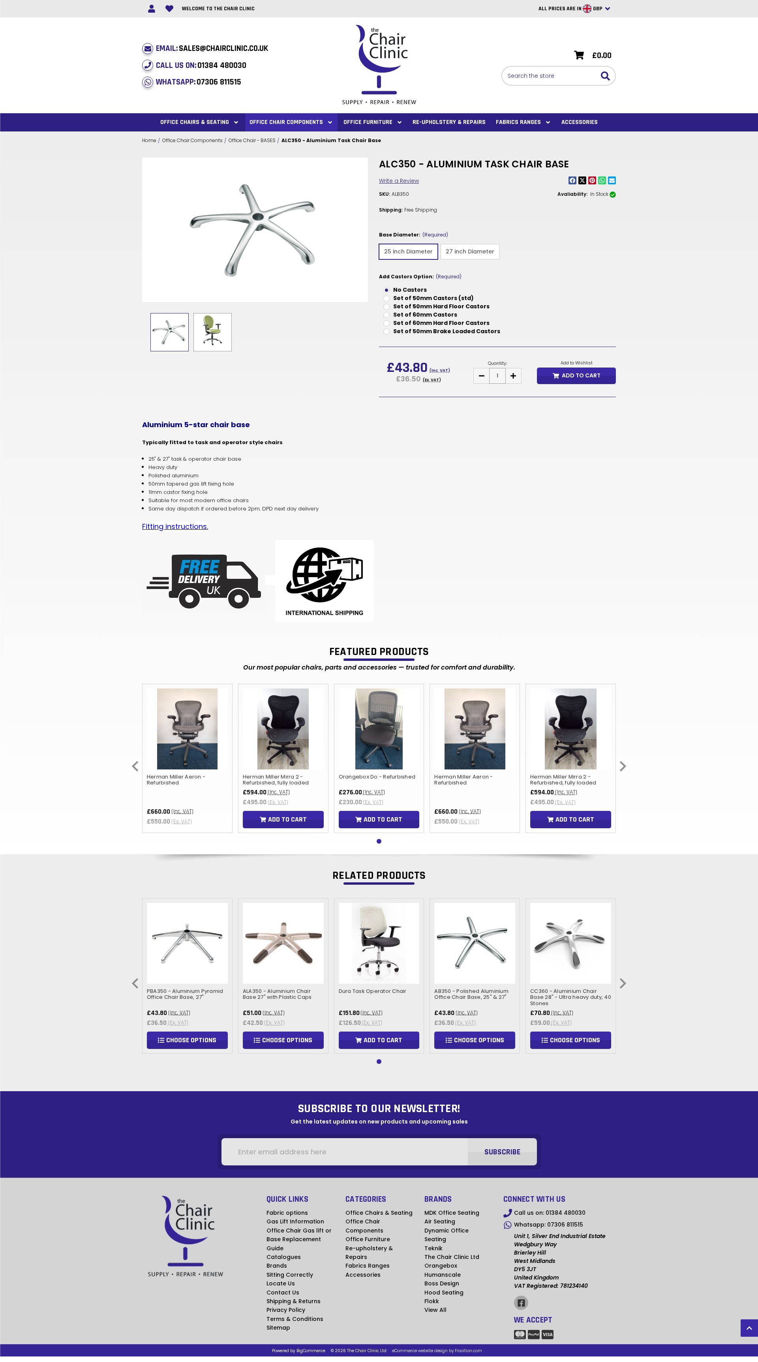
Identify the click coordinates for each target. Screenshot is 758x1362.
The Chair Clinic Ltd (451, 1257)
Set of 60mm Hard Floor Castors (441, 323)
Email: (212, 48)
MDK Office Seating (451, 1213)
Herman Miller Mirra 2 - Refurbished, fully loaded (276, 779)
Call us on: (201, 65)
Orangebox (440, 1266)
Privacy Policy (285, 1310)
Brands (276, 1266)
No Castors (410, 290)
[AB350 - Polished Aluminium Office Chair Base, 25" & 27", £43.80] (474, 943)
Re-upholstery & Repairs (449, 122)
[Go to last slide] (135, 766)
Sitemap (278, 1328)
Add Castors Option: (420, 276)
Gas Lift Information (295, 1221)
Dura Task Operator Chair (373, 991)
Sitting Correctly (289, 1275)
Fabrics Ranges (518, 122)
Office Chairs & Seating (194, 122)
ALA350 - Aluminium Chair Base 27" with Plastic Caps (277, 994)
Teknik (433, 1248)
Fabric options (287, 1213)
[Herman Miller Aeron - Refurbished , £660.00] (187, 729)
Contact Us (282, 1292)
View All (435, 1310)
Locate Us (280, 1283)
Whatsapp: (198, 82)
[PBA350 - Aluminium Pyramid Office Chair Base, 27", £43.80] (187, 943)
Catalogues (283, 1257)
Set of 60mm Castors (425, 315)
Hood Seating (443, 1292)
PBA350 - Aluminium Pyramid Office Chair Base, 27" (185, 994)
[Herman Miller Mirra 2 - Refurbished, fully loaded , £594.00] (283, 729)
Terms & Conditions (294, 1319)
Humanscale (442, 1275)
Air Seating (439, 1221)
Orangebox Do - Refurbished (377, 776)
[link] (151, 8)
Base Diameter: (413, 234)
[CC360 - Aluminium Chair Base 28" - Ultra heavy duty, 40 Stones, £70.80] (570, 943)
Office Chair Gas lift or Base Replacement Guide (299, 1239)
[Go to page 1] (379, 841)
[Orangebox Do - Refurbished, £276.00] (379, 729)
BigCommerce (310, 1351)
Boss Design (441, 1283)
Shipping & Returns (293, 1301)
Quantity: (497, 363)
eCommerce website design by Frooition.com (437, 1351)
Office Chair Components (286, 122)
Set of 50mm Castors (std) (433, 298)
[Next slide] (622, 766)
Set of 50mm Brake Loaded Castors (446, 331)
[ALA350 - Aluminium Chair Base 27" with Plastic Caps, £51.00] (283, 943)
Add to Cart (581, 375)
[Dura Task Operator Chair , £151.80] (379, 943)
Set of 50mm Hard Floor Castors (441, 306)
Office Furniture (367, 122)
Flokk (431, 1301)
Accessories (579, 122)
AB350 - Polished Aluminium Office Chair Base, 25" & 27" (471, 994)
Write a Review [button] (399, 181)
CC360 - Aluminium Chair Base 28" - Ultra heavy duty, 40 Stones (570, 997)
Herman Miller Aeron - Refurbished (176, 779)
